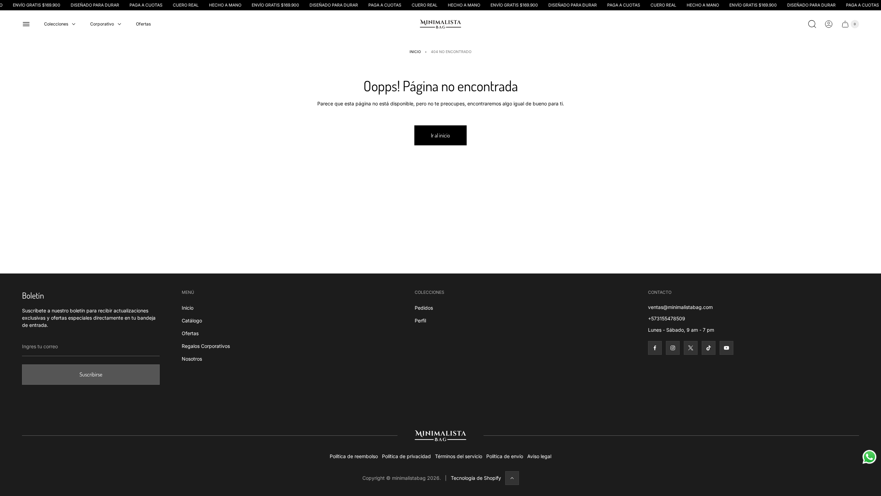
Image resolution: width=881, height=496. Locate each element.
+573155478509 (666, 318)
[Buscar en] (812, 24)
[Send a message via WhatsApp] (869, 457)
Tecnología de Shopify (476, 478)
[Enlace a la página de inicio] (440, 435)
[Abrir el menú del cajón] (26, 24)
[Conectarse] (828, 24)
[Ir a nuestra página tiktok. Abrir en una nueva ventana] (708, 348)
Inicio (415, 52)
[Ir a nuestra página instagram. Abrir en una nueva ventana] (673, 348)
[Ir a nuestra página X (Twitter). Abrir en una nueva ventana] (691, 348)
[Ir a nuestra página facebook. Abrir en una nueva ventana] (655, 348)
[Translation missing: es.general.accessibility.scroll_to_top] (512, 478)
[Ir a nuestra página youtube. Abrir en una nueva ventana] (726, 348)
